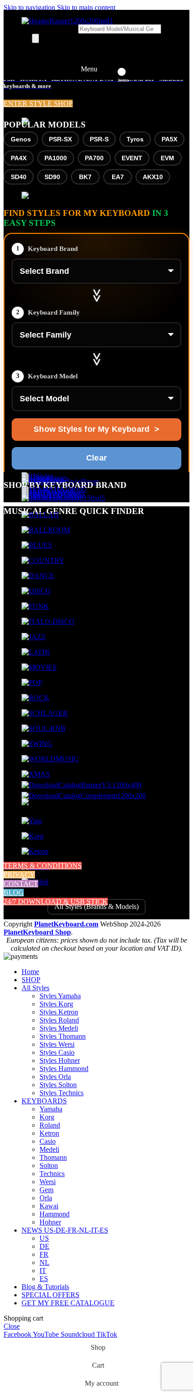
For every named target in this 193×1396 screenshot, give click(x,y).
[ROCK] (35, 698)
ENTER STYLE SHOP (38, 103)
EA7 (118, 176)
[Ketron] (35, 851)
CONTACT (21, 883)
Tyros (135, 139)
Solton (48, 1165)
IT (42, 1270)
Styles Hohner (59, 1060)
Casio (47, 1141)
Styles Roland (59, 1020)
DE (44, 1246)
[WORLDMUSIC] (50, 759)
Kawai (48, 1206)
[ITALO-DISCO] (48, 621)
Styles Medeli (58, 1028)
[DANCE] (38, 575)
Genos (21, 139)
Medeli (49, 1149)
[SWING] (37, 743)
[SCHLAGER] (45, 713)
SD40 (18, 176)
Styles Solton (58, 1085)
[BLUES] (37, 545)
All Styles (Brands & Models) (96, 906)
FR (43, 1254)
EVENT (132, 158)
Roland (49, 1125)
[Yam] (32, 821)
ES (43, 1278)
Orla (45, 1198)
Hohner (50, 1222)
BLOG (14, 892)
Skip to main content (86, 7)
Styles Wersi (57, 1044)
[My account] (110, 69)
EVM (167, 158)
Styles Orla (55, 1076)
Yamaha (50, 1109)
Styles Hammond (63, 1068)
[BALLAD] (40, 514)
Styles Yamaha (60, 996)
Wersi (47, 1181)
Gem (46, 1190)
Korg (46, 1117)
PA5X (169, 139)
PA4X (18, 158)
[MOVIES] (39, 667)
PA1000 (55, 158)
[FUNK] (35, 606)
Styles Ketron (58, 1012)
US (44, 1238)
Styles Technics (61, 1093)
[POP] (32, 682)
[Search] (35, 38)
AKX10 (153, 176)
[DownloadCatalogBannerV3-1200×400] (81, 785)
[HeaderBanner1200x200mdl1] (67, 21)
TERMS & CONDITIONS (43, 865)
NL (44, 1262)
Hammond (54, 1214)
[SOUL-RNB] (44, 728)
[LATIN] (36, 652)
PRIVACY (19, 874)
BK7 (85, 176)
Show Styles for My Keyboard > (96, 429)
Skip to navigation (30, 7)
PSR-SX (60, 139)
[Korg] (33, 836)
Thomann (53, 1157)
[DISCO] (36, 591)
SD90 (52, 176)
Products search (55, 28)
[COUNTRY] (43, 560)
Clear (96, 457)
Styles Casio (57, 1052)
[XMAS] (36, 774)
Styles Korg (56, 1004)
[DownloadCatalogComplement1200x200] (84, 795)
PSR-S (99, 139)
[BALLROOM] (46, 530)
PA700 (94, 158)
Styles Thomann (62, 1036)
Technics (52, 1173)
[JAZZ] (34, 637)
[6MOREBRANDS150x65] (63, 498)
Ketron (49, 1133)
